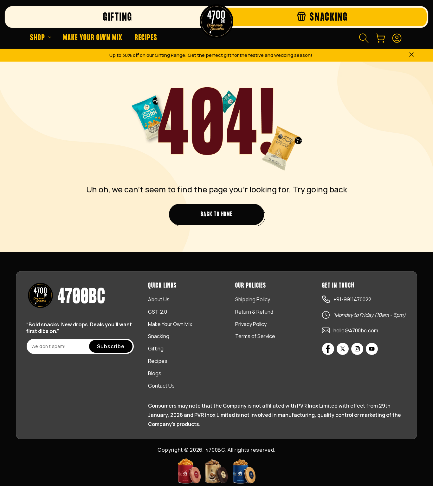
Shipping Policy (252, 299)
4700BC (215, 449)
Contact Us (161, 385)
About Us (159, 299)
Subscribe (111, 346)
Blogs (154, 373)
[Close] (411, 55)
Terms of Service (255, 336)
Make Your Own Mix (170, 324)
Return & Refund (254, 311)
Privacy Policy (251, 324)
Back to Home (216, 214)
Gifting (156, 348)
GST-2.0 (157, 311)
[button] (40, 38)
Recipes (157, 360)
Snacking (158, 336)
